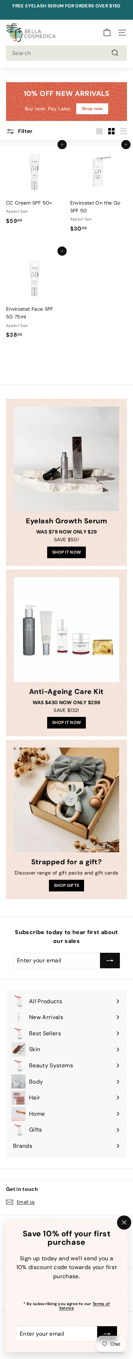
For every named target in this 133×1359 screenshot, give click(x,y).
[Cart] (107, 32)
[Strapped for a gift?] (66, 800)
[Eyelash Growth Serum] (66, 459)
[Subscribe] (107, 1333)
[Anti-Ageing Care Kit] (66, 629)
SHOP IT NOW (66, 552)
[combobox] (66, 53)
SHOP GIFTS (66, 885)
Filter (25, 131)
